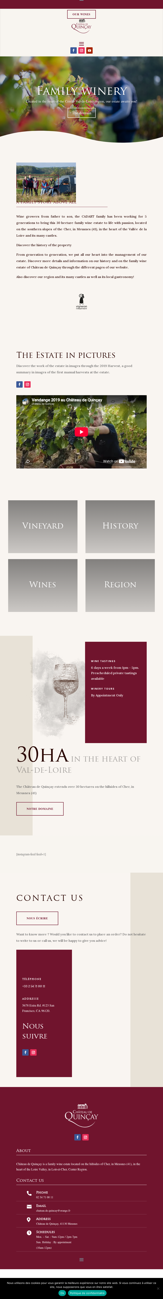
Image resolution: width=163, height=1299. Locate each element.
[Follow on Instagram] (81, 50)
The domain (81, 112)
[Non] (158, 1288)
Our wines (81, 14)
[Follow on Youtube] (89, 50)
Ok (62, 1293)
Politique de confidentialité (87, 1293)
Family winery (81, 91)
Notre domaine (40, 809)
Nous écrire (37, 918)
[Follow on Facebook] (73, 50)
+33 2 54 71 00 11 (33, 986)
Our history (37, 181)
